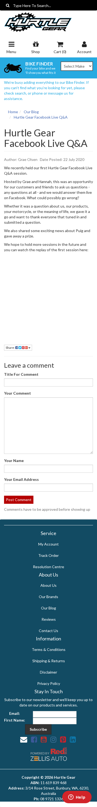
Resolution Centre (48, 566)
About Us (48, 585)
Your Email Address (21, 479)
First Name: (14, 720)
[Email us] (23, 739)
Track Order (48, 555)
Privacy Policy (48, 683)
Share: (10, 348)
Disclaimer (48, 672)
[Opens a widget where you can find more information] (77, 797)
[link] (34, 739)
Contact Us (48, 630)
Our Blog (48, 608)
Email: (14, 713)
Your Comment (17, 393)
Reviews (48, 619)
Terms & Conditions (48, 649)
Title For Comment (21, 374)
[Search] (7, 5)
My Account (48, 544)
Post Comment (19, 499)
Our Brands (48, 596)
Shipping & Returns (48, 660)
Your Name (14, 460)
